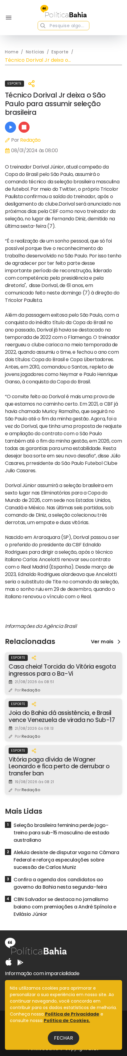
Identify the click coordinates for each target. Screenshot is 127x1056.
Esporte (14, 83)
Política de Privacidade (72, 1014)
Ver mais (102, 642)
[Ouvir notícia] (10, 127)
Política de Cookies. (67, 1020)
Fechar (63, 1037)
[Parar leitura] (24, 127)
